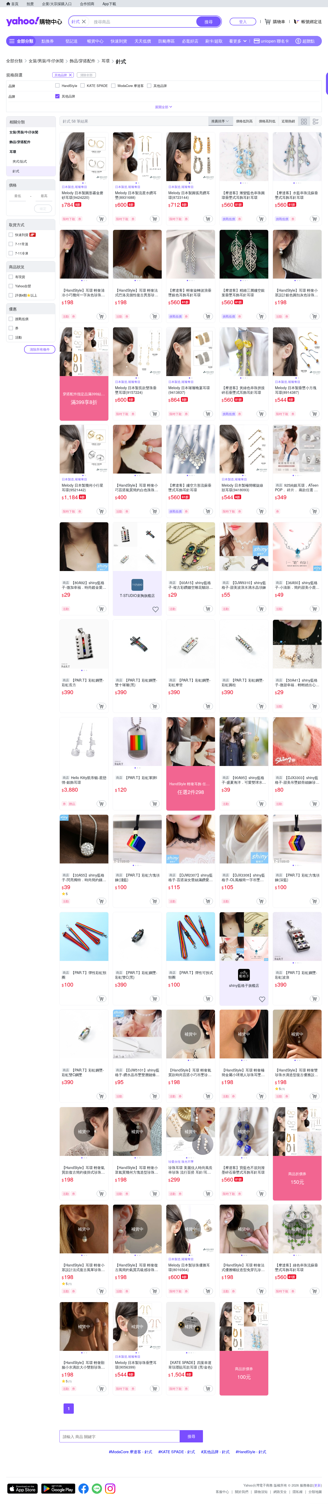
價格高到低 (267, 121)
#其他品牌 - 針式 (215, 1451)
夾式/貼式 (20, 161)
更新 (317, 1485)
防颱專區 (166, 41)
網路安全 (280, 1491)
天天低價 (143, 41)
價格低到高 (244, 121)
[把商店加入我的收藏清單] (155, 609)
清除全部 (86, 75)
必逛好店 (190, 41)
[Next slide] (105, 156)
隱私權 (298, 1491)
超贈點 (308, 41)
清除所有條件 (40, 349)
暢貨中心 (95, 41)
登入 (243, 21)
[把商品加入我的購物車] (101, 218)
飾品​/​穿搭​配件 (19, 141)
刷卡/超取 (214, 41)
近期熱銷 (288, 121)
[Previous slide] (63, 156)
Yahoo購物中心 (34, 21)
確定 (43, 208)
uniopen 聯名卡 (275, 41)
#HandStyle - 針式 (251, 1451)
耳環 (12, 151)
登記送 (71, 41)
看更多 (235, 41)
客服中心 (222, 1491)
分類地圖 (315, 1491)
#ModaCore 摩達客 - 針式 (130, 1451)
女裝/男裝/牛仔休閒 (23, 132)
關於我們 (241, 1491)
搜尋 (191, 1436)
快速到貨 (119, 41)
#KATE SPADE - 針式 (176, 1451)
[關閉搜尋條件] (84, 21)
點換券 (48, 41)
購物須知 (261, 1491)
